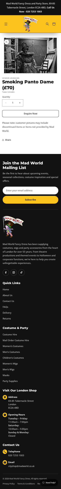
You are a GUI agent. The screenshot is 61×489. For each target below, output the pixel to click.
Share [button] (8, 139)
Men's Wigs (8, 369)
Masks (6, 375)
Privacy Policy (9, 483)
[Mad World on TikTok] (21, 272)
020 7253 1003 (16, 455)
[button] (6, 24)
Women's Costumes (13, 346)
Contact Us (8, 301)
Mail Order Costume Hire (16, 340)
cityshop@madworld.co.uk (21, 466)
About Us (7, 295)
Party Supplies (10, 381)
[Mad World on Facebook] (6, 272)
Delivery (7, 312)
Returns (7, 318)
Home (6, 289)
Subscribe (30, 199)
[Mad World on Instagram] (14, 272)
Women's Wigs (10, 363)
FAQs (5, 306)
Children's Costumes (13, 357)
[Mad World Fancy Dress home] (13, 227)
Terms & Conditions (26, 483)
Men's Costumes (11, 351)
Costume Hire (10, 334)
